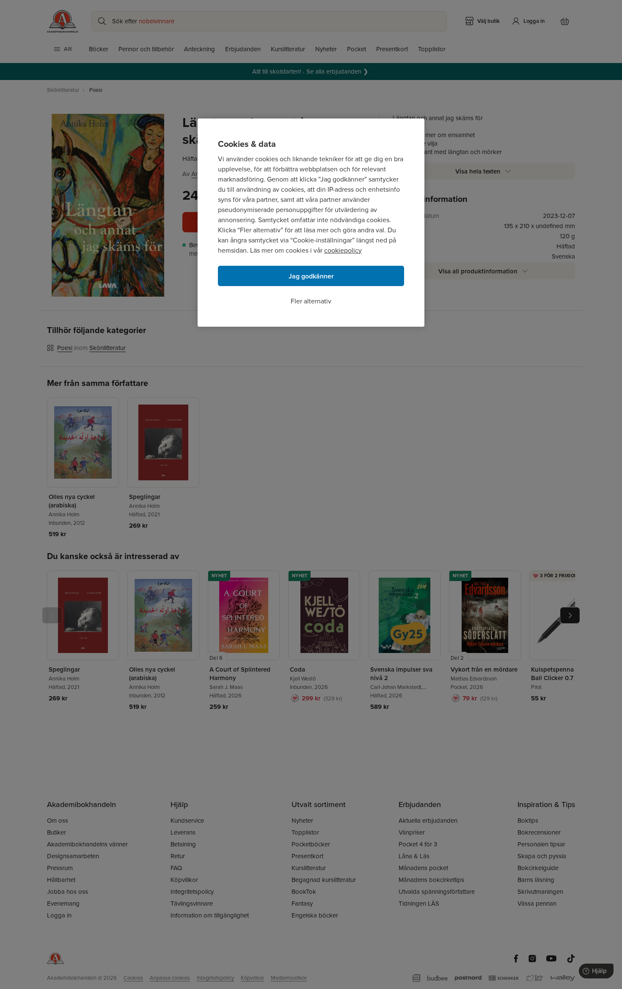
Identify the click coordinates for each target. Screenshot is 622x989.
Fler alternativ (311, 301)
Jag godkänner (311, 276)
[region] (311, 222)
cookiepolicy (343, 250)
